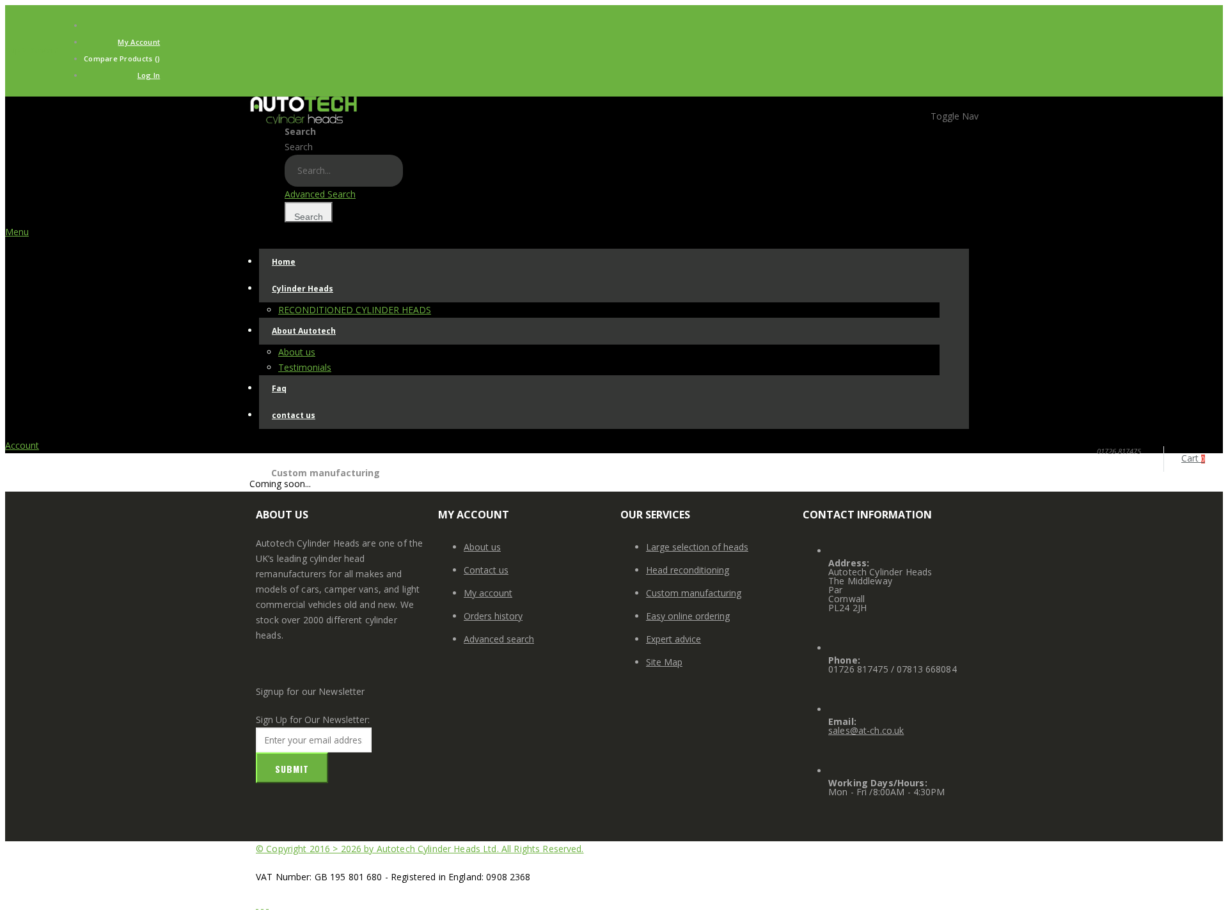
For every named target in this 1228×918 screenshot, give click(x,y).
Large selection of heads (697, 547)
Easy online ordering (688, 616)
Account (22, 445)
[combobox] (344, 171)
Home (264, 466)
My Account (139, 42)
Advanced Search (320, 194)
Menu (17, 232)
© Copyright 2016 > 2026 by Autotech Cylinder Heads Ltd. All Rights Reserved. (420, 849)
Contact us (486, 570)
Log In (149, 75)
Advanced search (499, 639)
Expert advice (673, 639)
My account (488, 593)
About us (482, 547)
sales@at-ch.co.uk (866, 730)
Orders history (493, 616)
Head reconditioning (687, 570)
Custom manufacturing (693, 593)
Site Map (664, 662)
